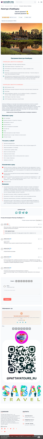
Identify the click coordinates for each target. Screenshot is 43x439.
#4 (11, 238)
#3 (11, 248)
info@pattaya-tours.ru (29, 419)
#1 (11, 267)
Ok (38, 437)
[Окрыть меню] (41, 2)
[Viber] (20, 212)
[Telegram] (23, 212)
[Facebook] (8, 429)
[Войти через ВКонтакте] (21, 281)
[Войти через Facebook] (24, 281)
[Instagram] (14, 429)
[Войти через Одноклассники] (31, 281)
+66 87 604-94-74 (28, 415)
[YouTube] (5, 432)
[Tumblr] (2, 432)
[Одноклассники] (17, 429)
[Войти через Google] (29, 281)
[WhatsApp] (16, 212)
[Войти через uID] (16, 281)
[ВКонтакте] (5, 429)
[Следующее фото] (40, 39)
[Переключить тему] (39, 2)
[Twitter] (11, 429)
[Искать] (35, 2)
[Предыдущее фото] (3, 39)
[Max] (25, 322)
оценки (14, 17)
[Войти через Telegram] (19, 281)
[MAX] (26, 212)
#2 (11, 256)
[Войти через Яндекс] (26, 281)
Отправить (7, 299)
